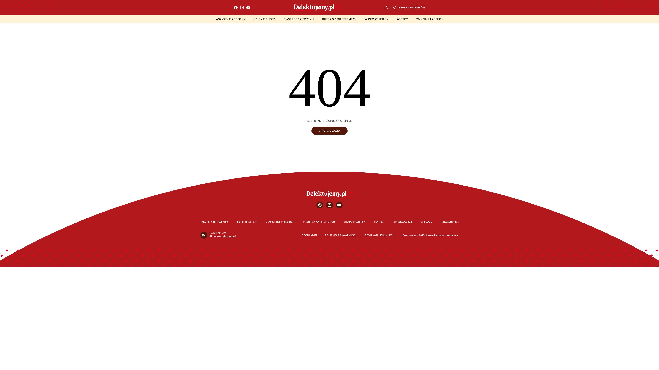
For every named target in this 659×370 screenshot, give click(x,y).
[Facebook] (236, 7)
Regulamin (309, 235)
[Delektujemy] (329, 194)
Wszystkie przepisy (230, 19)
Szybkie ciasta (264, 19)
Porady (402, 19)
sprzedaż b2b (402, 221)
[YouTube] (248, 7)
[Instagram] (242, 7)
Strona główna (329, 130)
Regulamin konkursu (379, 235)
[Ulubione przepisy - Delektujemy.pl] (387, 7)
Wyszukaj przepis (429, 19)
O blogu (427, 221)
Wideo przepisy (376, 19)
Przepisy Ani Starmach (339, 19)
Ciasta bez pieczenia (299, 19)
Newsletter (450, 221)
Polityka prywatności (340, 235)
